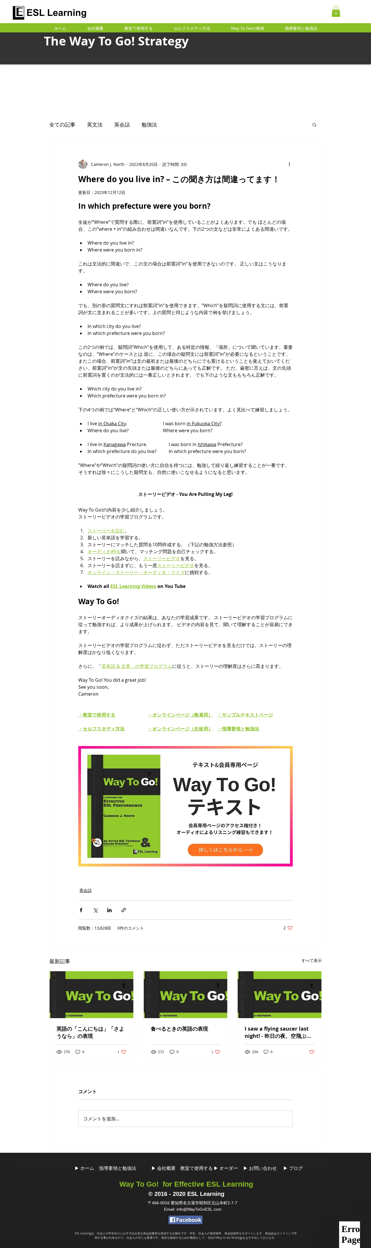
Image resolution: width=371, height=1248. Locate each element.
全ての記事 (62, 124)
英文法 (95, 124)
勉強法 (149, 124)
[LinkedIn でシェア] (109, 910)
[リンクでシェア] (123, 910)
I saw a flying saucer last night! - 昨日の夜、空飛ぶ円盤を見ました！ (278, 1032)
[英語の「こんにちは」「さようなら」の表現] (91, 994)
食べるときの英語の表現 (179, 1028)
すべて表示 (311, 960)
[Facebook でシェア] (81, 910)
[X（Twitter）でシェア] (95, 910)
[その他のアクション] (289, 164)
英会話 (122, 124)
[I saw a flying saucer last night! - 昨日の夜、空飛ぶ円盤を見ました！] (279, 994)
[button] (336, 11)
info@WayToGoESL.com (199, 1209)
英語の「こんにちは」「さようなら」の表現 (90, 1032)
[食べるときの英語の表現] (186, 994)
